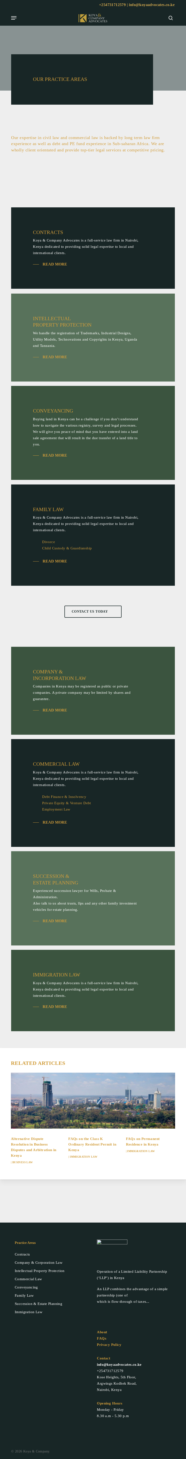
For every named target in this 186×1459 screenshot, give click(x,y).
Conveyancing (26, 1287)
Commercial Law (28, 1279)
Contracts (22, 1254)
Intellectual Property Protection (40, 1271)
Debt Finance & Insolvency (64, 797)
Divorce (48, 542)
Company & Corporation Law (38, 1262)
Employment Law (56, 809)
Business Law (22, 1162)
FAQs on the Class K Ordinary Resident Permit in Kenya (92, 1144)
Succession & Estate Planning (38, 1304)
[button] (13, 18)
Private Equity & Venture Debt (66, 803)
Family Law (24, 1295)
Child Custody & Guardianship (67, 548)
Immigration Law (83, 1156)
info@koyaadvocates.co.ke (152, 5)
